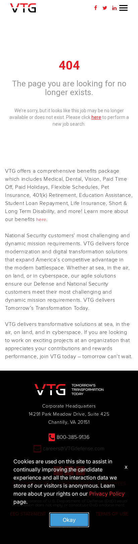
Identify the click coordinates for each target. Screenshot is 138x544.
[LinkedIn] (114, 8)
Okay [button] (69, 519)
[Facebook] (95, 8)
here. (42, 219)
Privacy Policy (107, 493)
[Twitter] (105, 8)
